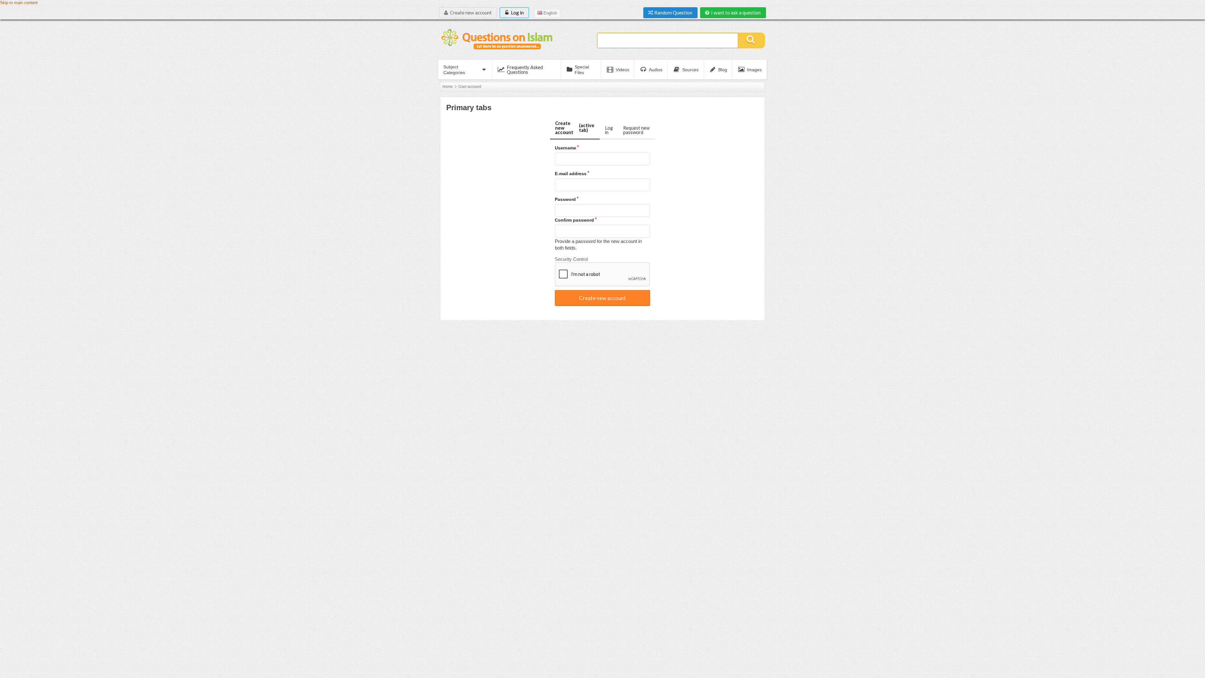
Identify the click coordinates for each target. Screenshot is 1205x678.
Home (447, 86)
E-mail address (570, 173)
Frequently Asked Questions (525, 69)
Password (565, 199)
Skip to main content (19, 3)
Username (565, 147)
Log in (517, 12)
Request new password (636, 130)
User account (469, 86)
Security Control (571, 259)
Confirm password (574, 220)
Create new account (470, 12)
